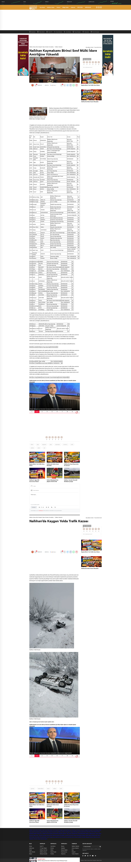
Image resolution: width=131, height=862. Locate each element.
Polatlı (63, 831)
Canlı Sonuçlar (96, 32)
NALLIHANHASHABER (80, 833)
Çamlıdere (73, 830)
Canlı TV (50, 31)
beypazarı (44, 444)
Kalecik (42, 831)
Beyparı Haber (85, 835)
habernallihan (40, 788)
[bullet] (48, 507)
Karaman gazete (44, 838)
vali (44, 448)
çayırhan (32, 788)
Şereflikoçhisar (75, 831)
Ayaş (63, 830)
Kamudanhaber (43, 837)
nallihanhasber (92, 833)
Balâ (65, 830)
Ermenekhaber (69, 837)
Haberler (73, 7)
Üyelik (30, 850)
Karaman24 (71, 835)
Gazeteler (33, 31)
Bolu (37, 830)
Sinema (62, 846)
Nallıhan (31, 830)
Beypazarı (69, 830)
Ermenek (63, 837)
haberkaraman (58, 837)
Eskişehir (40, 830)
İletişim (30, 853)
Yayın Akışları (78, 32)
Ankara (58, 7)
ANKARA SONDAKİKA (53, 833)
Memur (99, 835)
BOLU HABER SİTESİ (44, 833)
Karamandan (49, 835)
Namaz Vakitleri (64, 850)
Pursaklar (67, 831)
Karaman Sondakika (60, 835)
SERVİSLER (88, 7)
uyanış (53, 837)
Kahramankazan (37, 831)
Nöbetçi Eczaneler (43, 853)
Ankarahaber (49, 830)
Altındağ (60, 830)
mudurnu (65, 444)
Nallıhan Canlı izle (43, 850)
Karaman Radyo (37, 838)
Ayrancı (73, 837)
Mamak (56, 831)
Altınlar (51, 850)
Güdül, (99, 830)
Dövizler (52, 848)
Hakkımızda (31, 848)
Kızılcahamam (51, 831)
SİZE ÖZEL (80, 7)
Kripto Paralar (53, 852)
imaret (48, 837)
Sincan (70, 831)
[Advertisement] (65, 20)
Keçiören (46, 831)
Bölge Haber (65, 7)
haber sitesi (44, 830)
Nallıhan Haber (50, 7)
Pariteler (52, 853)
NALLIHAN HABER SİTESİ (94, 831)
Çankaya (78, 830)
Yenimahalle (81, 831)
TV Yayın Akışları (43, 848)
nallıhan (32, 448)
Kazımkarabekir (78, 837)
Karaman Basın (93, 837)
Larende (66, 835)
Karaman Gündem (43, 835)
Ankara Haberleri (75, 848)
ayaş (38, 444)
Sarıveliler (84, 837)
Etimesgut (89, 830)
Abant (32, 444)
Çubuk (81, 830)
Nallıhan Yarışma (43, 852)
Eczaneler (87, 32)
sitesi (53, 830)
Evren (93, 830)
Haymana (31, 831)
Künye (30, 846)
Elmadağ (85, 830)
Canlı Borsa (68, 32)
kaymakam (57, 444)
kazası (48, 788)
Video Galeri (42, 31)
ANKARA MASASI (62, 833)
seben (39, 448)
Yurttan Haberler (75, 853)
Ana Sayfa (42, 7)
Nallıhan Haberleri (58, 46)
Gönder (34, 507)
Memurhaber (32, 837)
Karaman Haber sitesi (34, 835)
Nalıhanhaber (94, 835)
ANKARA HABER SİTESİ (34, 833)
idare (51, 444)
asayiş (50, 837)
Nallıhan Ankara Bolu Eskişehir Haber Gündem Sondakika (41, 46)
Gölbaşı (96, 830)
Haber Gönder (32, 852)
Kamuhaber (37, 837)
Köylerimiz (63, 853)
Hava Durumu (59, 31)
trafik (61, 788)
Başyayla (88, 837)
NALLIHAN (86, 831)
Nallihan (87, 833)
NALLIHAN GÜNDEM (71, 833)
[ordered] (46, 507)
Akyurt (56, 830)
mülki (72, 444)
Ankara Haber (98, 833)
